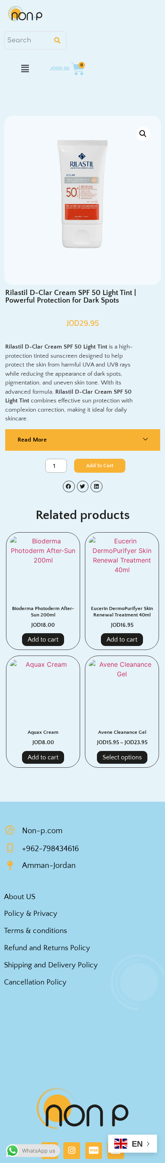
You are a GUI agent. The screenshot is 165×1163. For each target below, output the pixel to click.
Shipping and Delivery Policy (51, 965)
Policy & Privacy (30, 913)
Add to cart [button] (43, 639)
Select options (122, 757)
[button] (25, 68)
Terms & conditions (35, 931)
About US (19, 897)
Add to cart (99, 465)
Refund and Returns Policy (47, 948)
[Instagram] (71, 1150)
